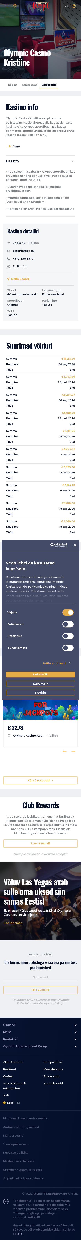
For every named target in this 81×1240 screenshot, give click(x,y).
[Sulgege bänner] (75, 545)
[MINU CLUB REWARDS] (74, 6)
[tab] (13, 85)
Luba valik (40, 683)
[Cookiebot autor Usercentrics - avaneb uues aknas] (51, 545)
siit (20, 1233)
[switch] (68, 624)
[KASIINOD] (15, 6)
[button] (40, 161)
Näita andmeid (54, 663)
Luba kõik (40, 674)
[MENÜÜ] (7, 6)
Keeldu (40, 692)
